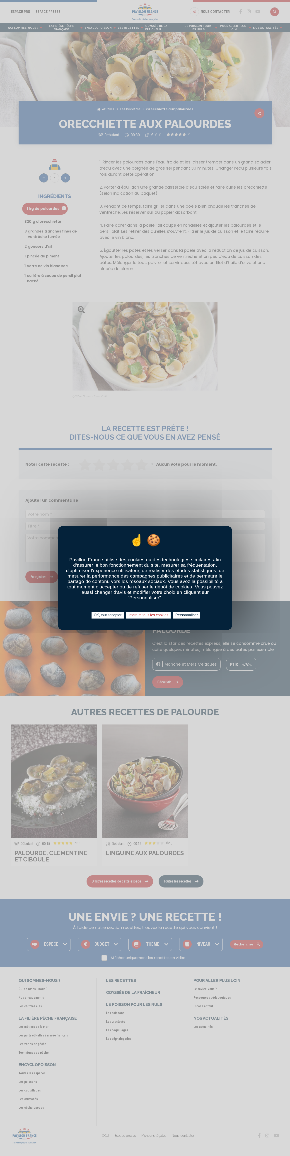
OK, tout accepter (107, 615)
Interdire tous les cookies (148, 615)
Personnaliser (186, 615)
